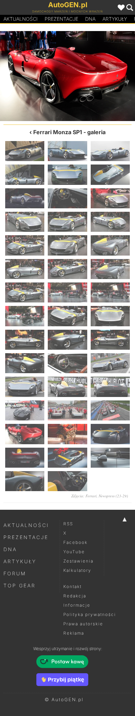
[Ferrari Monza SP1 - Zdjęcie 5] (67, 175)
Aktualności (20, 19)
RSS (68, 523)
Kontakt (72, 586)
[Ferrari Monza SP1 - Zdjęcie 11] (67, 222)
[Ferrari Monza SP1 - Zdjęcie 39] (110, 434)
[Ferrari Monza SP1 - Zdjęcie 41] (67, 458)
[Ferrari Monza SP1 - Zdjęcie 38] (101, 76)
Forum (14, 573)
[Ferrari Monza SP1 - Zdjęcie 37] (24, 434)
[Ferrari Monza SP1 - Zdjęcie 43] (24, 481)
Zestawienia (78, 561)
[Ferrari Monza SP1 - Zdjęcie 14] (67, 245)
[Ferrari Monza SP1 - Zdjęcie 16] (24, 269)
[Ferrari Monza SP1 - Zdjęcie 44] (67, 481)
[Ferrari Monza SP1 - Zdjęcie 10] (24, 222)
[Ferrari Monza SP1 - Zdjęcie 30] (110, 363)
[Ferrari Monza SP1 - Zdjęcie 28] (24, 363)
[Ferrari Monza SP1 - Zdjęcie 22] (24, 316)
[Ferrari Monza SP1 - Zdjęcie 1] (24, 151)
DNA (10, 549)
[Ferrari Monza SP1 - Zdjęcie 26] (67, 340)
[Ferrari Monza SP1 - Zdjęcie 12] (110, 222)
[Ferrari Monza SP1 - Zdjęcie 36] (34, 76)
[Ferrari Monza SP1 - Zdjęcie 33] (110, 387)
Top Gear (19, 585)
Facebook (75, 542)
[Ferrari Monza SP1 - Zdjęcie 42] (110, 458)
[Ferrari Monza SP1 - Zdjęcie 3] (110, 151)
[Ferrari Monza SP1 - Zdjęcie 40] (24, 458)
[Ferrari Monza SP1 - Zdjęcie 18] (110, 269)
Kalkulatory (77, 570)
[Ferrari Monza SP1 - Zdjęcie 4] (24, 175)
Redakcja (74, 595)
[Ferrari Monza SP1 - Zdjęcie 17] (67, 269)
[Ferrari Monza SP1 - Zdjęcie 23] (67, 316)
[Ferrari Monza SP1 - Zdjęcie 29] (67, 363)
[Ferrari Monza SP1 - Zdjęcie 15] (110, 245)
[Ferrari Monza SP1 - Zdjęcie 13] (24, 245)
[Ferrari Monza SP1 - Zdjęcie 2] (67, 151)
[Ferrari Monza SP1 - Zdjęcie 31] (24, 387)
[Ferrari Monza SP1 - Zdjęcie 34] (24, 410)
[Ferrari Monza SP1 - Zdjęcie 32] (67, 387)
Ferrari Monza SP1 (57, 132)
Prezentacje (61, 19)
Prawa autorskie (83, 623)
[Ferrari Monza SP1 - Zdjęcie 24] (110, 316)
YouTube (74, 551)
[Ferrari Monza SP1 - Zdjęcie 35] (67, 410)
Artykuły (114, 19)
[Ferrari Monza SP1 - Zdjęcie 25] (24, 340)
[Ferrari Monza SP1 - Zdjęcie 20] (67, 292)
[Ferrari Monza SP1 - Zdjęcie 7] (24, 198)
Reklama (73, 633)
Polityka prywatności (89, 614)
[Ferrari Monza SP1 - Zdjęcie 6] (110, 175)
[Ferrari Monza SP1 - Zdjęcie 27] (110, 340)
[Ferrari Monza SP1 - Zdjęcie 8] (67, 198)
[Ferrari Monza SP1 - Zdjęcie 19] (24, 292)
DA (90, 19)
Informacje (76, 605)
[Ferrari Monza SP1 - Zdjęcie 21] (110, 292)
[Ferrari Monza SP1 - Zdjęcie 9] (110, 198)
